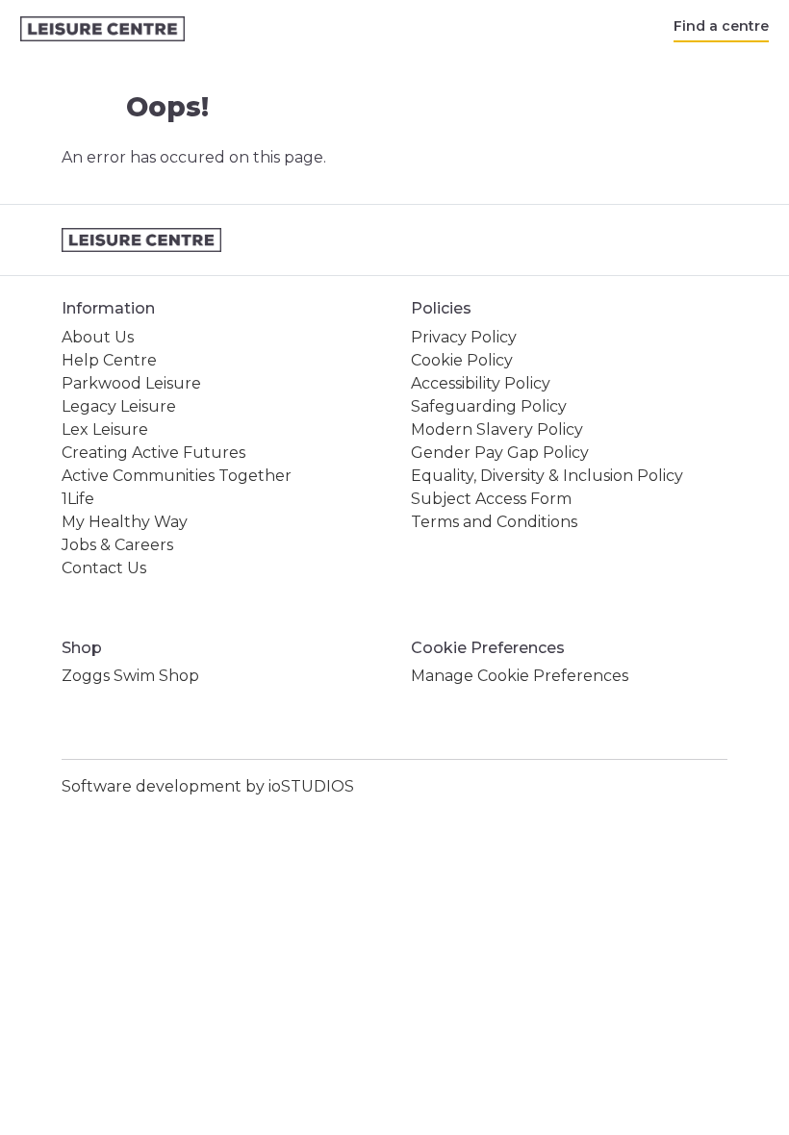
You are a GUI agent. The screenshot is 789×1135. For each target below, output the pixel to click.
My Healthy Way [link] (125, 522)
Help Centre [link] (109, 360)
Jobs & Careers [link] (117, 545)
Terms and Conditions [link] (494, 522)
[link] (102, 29)
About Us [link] (98, 337)
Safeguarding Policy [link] (489, 406)
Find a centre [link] (721, 26)
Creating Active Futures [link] (153, 452)
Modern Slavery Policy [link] (497, 429)
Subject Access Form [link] (491, 499)
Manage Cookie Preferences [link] (519, 676)
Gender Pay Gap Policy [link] (500, 452)
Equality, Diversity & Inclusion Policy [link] (547, 476)
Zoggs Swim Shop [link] (130, 676)
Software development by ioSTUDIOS (208, 786)
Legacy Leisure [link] (119, 406)
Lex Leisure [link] (105, 429)
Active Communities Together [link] (177, 476)
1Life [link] (78, 499)
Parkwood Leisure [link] (131, 383)
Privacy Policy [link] (464, 337)
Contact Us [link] (104, 568)
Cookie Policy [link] (462, 360)
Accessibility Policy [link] (480, 383)
